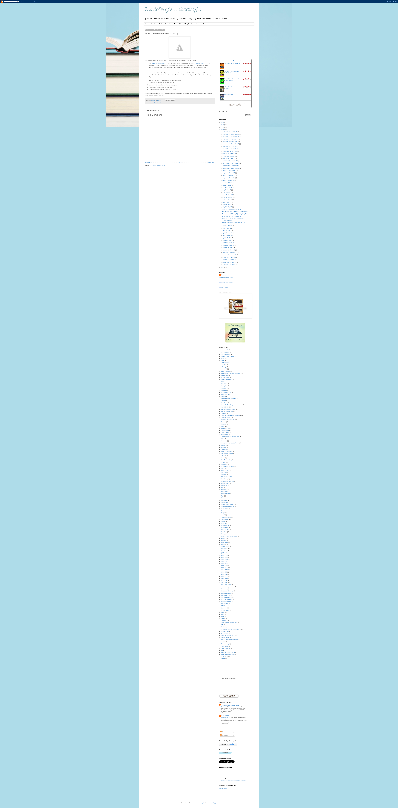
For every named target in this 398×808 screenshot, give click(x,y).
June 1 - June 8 (227, 202)
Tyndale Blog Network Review (229, 639)
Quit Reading (224, 553)
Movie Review (225, 529)
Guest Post (224, 485)
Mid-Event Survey (226, 517)
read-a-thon (224, 582)
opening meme (225, 546)
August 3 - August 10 (228, 180)
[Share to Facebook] (172, 100)
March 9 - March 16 (228, 247)
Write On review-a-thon (158, 63)
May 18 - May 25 (227, 207)
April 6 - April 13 (227, 238)
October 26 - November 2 (230, 151)
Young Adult (224, 656)
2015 (222, 127)
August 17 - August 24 (229, 175)
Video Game (224, 646)
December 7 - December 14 (230, 139)
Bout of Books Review (227, 411)
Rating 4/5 (224, 561)
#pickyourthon (225, 352)
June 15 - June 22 (228, 197)
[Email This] (166, 100)
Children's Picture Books (228, 420)
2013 (222, 267)
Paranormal (224, 549)
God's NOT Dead (226, 716)
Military (223, 521)
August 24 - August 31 (229, 173)
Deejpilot (202, 803)
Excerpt (223, 458)
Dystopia (223, 447)
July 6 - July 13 (227, 190)
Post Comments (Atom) (158, 165)
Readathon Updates (226, 597)
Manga (223, 513)
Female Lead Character (227, 466)
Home (146, 24)
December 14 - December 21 (231, 136)
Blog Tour (223, 384)
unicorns (223, 642)
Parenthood (224, 551)
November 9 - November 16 (230, 148)
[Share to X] (170, 100)
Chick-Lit (223, 413)
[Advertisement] (234, 42)
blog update (224, 386)
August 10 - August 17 (229, 178)
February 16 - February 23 (230, 252)
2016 (222, 125)
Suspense (223, 620)
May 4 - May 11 (227, 228)
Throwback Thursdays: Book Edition (231, 629)
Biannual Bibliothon (226, 379)
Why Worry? (224, 717)
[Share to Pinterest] (174, 100)
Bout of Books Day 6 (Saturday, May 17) (233, 222)
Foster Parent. (225, 470)
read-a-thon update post (227, 587)
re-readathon (224, 578)
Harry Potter (224, 491)
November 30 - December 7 (230, 141)
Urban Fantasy (225, 644)
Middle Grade (224, 519)
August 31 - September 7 (230, 170)
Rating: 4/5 (224, 574)
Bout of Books (225, 407)
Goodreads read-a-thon (227, 481)
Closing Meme (225, 428)
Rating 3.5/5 (224, 555)
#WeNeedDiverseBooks (227, 356)
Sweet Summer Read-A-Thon (229, 623)
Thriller (223, 627)
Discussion (224, 445)
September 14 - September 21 (231, 165)
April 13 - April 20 (227, 235)
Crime (222, 439)
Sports (222, 614)
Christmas (223, 424)
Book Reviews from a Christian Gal (172, 9)
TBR (222, 625)
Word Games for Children (228, 652)
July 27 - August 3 (228, 182)
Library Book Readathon (228, 504)
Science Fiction (225, 610)
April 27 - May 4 (227, 230)
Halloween (224, 489)
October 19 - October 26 (229, 153)
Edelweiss (224, 449)
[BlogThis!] (168, 100)
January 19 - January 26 (230, 259)
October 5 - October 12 (229, 158)
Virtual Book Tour (225, 648)
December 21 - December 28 (231, 134)
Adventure (224, 365)
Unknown (224, 275)
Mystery (223, 534)
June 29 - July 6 (227, 192)
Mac (222, 510)
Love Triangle (225, 508)
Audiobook (224, 369)
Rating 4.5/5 (224, 559)
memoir (223, 515)
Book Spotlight (225, 394)
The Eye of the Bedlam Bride (232, 63)
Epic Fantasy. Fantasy (227, 453)
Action (222, 358)
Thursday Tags (225, 631)
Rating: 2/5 (224, 565)
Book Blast (224, 388)
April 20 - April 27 (227, 233)
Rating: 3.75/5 (225, 570)
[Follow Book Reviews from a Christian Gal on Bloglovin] (228, 745)
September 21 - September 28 (231, 163)
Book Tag (223, 396)
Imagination (224, 500)
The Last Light (228, 87)
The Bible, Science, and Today (230, 705)
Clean (222, 426)
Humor (223, 498)
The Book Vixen (199, 63)
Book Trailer (224, 403)
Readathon (224, 589)
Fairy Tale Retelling (226, 460)
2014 (222, 129)
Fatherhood (224, 464)
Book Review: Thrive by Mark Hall (231, 216)
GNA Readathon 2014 (227, 477)
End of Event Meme (226, 451)
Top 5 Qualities (225, 633)
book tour (223, 400)
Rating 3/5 (224, 557)
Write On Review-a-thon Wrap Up (231, 209)
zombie (223, 658)
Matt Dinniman (229, 65)
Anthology (223, 367)
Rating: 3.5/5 (224, 568)
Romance (223, 608)
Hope (222, 496)
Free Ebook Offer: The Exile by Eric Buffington (235, 211)
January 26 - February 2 (229, 257)
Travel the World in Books (228, 635)
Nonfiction (223, 540)
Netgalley (223, 538)
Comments (225, 735)
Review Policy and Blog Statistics (183, 24)
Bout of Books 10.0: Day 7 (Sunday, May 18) (234, 214)
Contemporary (225, 432)
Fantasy (223, 462)
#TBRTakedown (225, 354)
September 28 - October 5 (230, 161)
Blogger (214, 803)
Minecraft (223, 523)
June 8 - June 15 (227, 199)
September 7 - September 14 (231, 168)
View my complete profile (226, 277)
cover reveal (224, 434)
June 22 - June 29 (228, 195)
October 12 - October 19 (229, 156)
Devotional (224, 441)
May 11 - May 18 (227, 226)
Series (222, 612)
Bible (222, 381)
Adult (222, 360)
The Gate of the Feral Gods (231, 71)
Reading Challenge (226, 599)
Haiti (222, 487)
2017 (222, 122)
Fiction (222, 468)
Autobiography (225, 375)
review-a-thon (153, 102)
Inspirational (224, 502)
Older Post (211, 162)
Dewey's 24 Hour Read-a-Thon (229, 443)
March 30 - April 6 (228, 240)
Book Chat (224, 390)
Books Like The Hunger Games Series (231, 405)
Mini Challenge (225, 525)
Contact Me (168, 24)
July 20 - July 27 (227, 185)
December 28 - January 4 (230, 132)
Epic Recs (223, 455)
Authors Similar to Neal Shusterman (231, 373)
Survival (223, 618)
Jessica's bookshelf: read (235, 61)
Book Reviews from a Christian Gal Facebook (233, 781)
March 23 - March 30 (228, 243)
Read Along (224, 580)
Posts (223, 732)
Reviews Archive (200, 24)
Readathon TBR (225, 595)
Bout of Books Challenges (228, 409)
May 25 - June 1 (227, 204)
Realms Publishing (226, 601)
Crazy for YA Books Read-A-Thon (230, 436)
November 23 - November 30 (231, 144)
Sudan (222, 616)
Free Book (224, 472)
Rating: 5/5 (224, 576)
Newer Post (148, 162)
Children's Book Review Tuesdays (230, 415)
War (222, 650)
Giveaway (223, 475)
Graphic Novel (225, 483)
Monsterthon (224, 527)
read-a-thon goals (226, 584)
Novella (223, 544)
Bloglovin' (223, 706)
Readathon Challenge (227, 591)
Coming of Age (225, 430)
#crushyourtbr (225, 350)
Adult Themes (225, 362)
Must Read (224, 532)
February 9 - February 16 (230, 255)
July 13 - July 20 (227, 187)
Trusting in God (225, 637)
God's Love (224, 479)
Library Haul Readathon (227, 506)
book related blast (226, 392)
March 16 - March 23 (228, 245)
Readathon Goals (226, 593)
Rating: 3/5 (224, 572)
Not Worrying (224, 542)
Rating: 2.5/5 (224, 563)
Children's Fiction (226, 417)
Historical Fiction (225, 493)
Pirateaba (228, 88)
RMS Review (224, 606)
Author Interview (225, 371)
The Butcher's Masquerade (231, 79)
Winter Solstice (228, 94)
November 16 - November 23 (231, 146)
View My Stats (223, 788)
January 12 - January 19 (230, 262)
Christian (223, 422)
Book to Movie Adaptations (228, 398)
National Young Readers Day (229, 536)
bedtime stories (225, 377)
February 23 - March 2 (229, 250)
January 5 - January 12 (229, 264)
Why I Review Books (157, 24)
